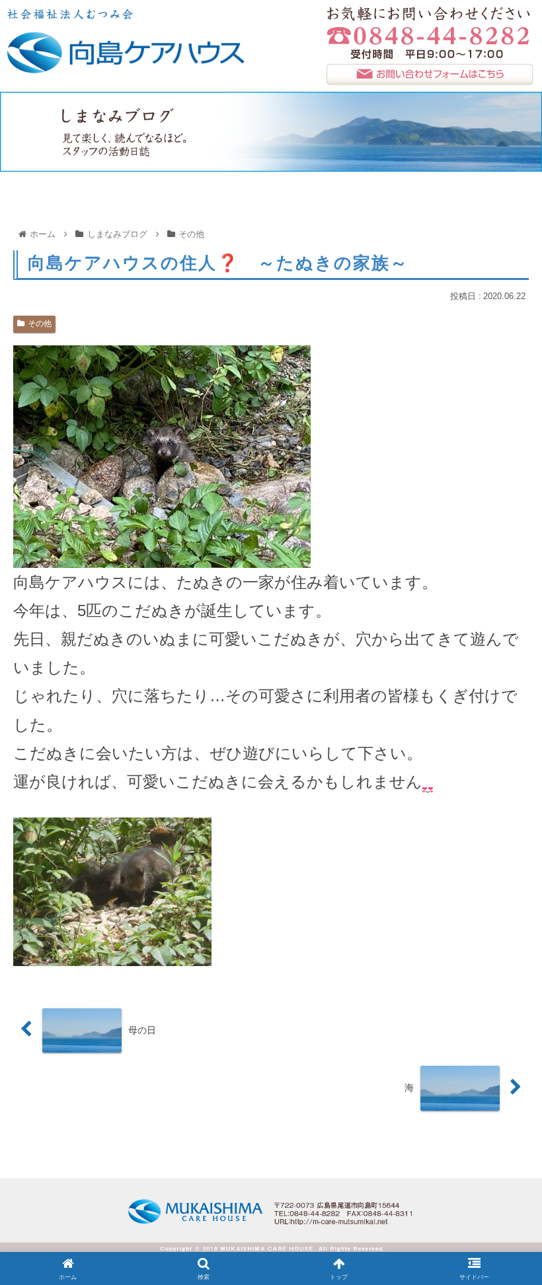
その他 (40, 323)
